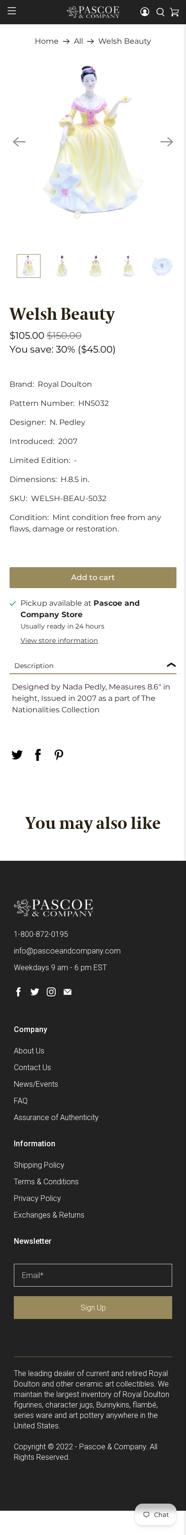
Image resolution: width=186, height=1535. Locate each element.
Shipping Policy (39, 1165)
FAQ (21, 1100)
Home (47, 41)
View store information (59, 640)
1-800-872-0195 (41, 934)
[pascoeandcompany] (93, 12)
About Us (29, 1050)
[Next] (167, 142)
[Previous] (19, 142)
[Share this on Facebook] (38, 755)
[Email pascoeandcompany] (67, 993)
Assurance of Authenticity (56, 1117)
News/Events (36, 1084)
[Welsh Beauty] (93, 142)
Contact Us (32, 1067)
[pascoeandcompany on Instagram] (51, 993)
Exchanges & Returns (49, 1215)
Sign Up (93, 1307)
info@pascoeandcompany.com (67, 950)
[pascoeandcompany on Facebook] (18, 993)
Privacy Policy (37, 1198)
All (78, 41)
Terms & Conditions (46, 1181)
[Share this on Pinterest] (59, 755)
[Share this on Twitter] (17, 755)
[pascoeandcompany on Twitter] (34, 993)
